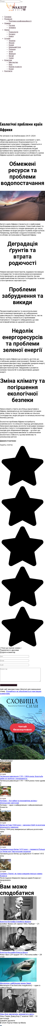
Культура (8, 60)
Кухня (11, 69)
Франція (12, 54)
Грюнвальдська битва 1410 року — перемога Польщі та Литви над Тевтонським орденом (22, 850)
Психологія (13, 32)
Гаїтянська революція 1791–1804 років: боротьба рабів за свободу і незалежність (21, 777)
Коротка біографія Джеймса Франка (15, 921)
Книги (11, 36)
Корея (11, 45)
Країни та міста (15, 67)
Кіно (10, 64)
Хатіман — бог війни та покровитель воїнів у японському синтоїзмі (18, 802)
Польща (12, 49)
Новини (7, 23)
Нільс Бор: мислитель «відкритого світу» (17, 1014)
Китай (11, 56)
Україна (12, 41)
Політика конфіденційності (20, 21)
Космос (12, 34)
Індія (11, 51)
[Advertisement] (22, 96)
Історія (7, 38)
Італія (11, 58)
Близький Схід (15, 47)
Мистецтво (13, 62)
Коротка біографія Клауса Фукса (14, 952)
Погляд (12, 25)
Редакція (8, 19)
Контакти (8, 71)
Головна (7, 17)
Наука (6, 30)
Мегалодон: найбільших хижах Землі (15, 983)
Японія (11, 43)
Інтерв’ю (12, 27)
